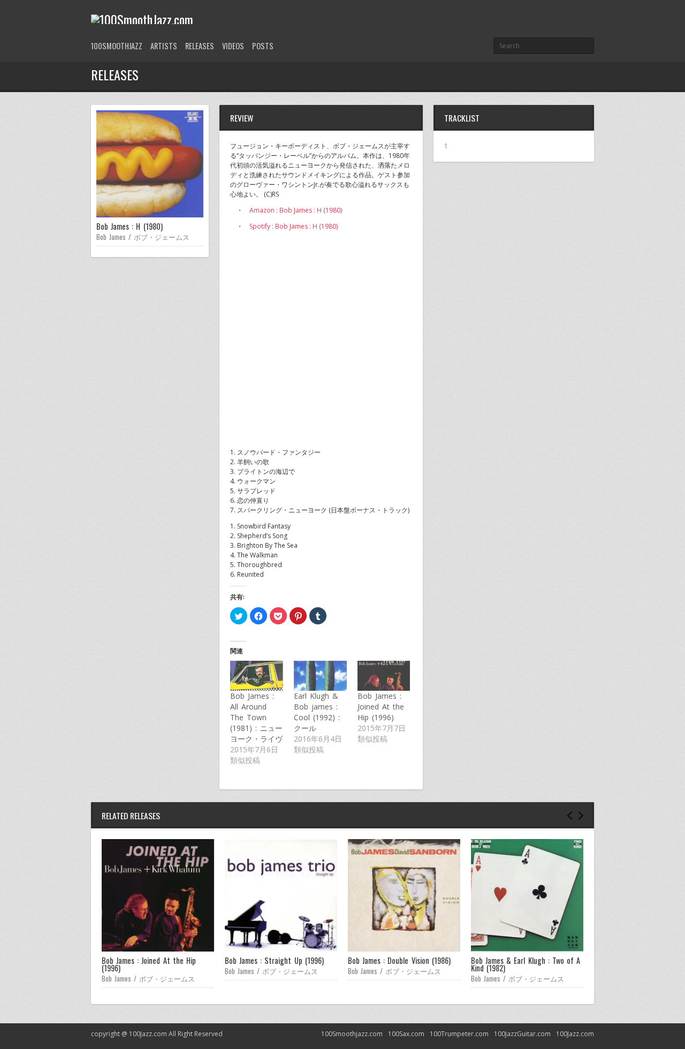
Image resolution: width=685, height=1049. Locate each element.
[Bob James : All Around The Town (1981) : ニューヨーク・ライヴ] (256, 676)
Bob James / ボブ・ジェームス (142, 236)
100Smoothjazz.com (352, 1033)
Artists (163, 45)
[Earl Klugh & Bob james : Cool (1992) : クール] (320, 676)
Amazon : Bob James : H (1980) (295, 210)
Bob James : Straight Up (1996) (274, 960)
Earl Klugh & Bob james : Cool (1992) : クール (317, 712)
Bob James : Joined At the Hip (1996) (380, 706)
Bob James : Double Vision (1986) (399, 960)
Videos (233, 45)
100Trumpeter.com (459, 1033)
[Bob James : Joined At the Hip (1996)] (383, 676)
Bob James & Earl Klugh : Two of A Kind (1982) (525, 964)
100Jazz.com (575, 1033)
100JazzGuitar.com (522, 1033)
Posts (262, 45)
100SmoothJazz (116, 45)
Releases (199, 45)
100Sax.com (406, 1033)
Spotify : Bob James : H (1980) (293, 226)
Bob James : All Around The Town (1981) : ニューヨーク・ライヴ (256, 717)
